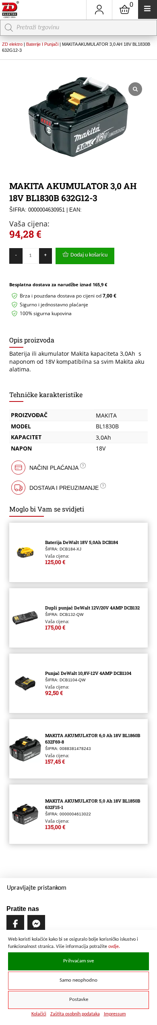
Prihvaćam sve (78, 961)
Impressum (115, 1014)
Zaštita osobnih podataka (75, 1014)
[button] (78, 467)
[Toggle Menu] (147, 9)
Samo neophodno (78, 980)
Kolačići (38, 1014)
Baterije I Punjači (42, 44)
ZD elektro (12, 44)
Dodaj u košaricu (88, 255)
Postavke (78, 999)
